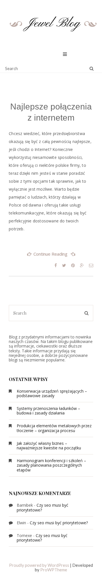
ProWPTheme (53, 569)
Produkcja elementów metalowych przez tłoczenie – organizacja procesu (54, 428)
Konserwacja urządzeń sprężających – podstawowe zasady (52, 393)
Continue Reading (57, 256)
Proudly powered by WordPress (39, 565)
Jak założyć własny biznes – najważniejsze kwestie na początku (49, 445)
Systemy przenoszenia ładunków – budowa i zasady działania (48, 411)
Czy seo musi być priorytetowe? (42, 507)
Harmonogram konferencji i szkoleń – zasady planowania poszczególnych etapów (51, 465)
